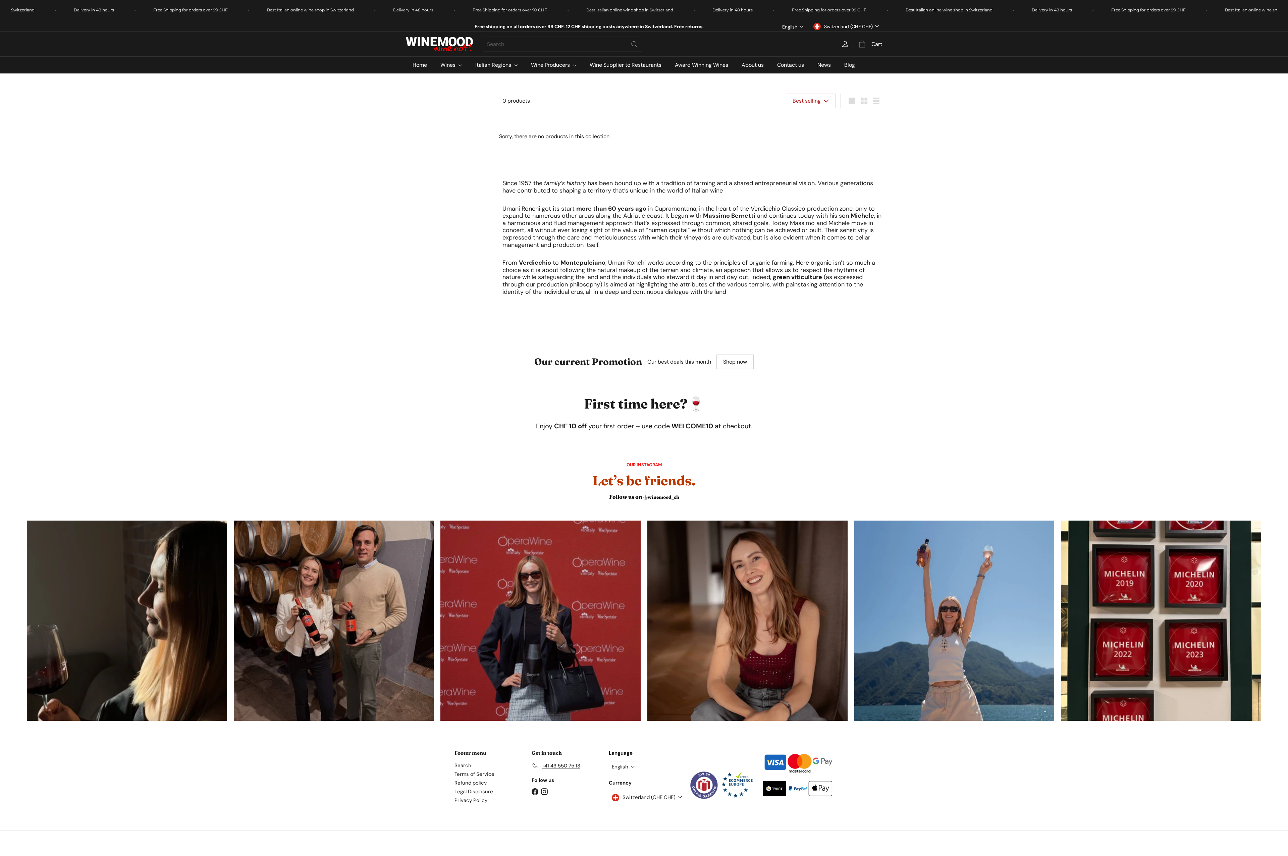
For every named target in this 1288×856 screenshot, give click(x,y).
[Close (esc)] (745, 323)
